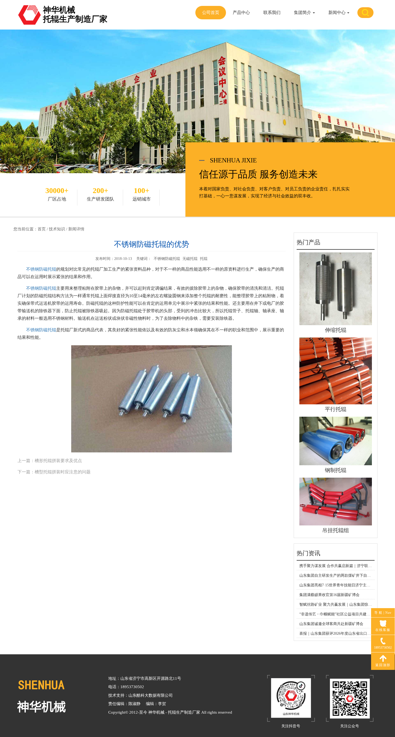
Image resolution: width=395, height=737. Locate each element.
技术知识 (57, 229)
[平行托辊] (335, 371)
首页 (42, 229)
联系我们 (272, 12)
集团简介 (303, 12)
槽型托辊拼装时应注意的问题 (63, 472)
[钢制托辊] (335, 441)
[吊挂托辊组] (335, 501)
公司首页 (210, 12)
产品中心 (241, 12)
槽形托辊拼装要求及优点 (58, 460)
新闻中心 (337, 12)
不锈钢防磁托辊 (41, 269)
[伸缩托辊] (335, 288)
